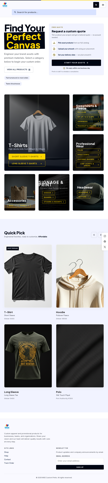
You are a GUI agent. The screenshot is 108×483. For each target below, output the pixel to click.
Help (6, 456)
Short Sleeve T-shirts (27, 156)
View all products (18, 69)
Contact (7, 459)
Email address (63, 456)
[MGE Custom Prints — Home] (5, 4)
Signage (48, 193)
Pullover (88, 112)
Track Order (9, 463)
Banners (49, 197)
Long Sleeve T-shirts (27, 163)
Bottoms (83, 197)
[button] (28, 282)
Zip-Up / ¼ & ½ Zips (88, 117)
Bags (12, 206)
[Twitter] (104, 247)
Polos (88, 150)
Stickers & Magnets (54, 202)
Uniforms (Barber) (88, 159)
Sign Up (80, 467)
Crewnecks (88, 121)
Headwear (84, 192)
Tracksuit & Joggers (88, 126)
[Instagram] (104, 236)
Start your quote (76, 62)
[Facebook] (104, 241)
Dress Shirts (88, 155)
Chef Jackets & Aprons (89, 165)
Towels (24, 206)
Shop (6, 452)
